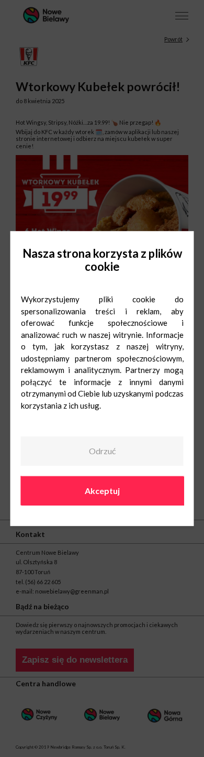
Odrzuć (102, 451)
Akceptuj (102, 491)
